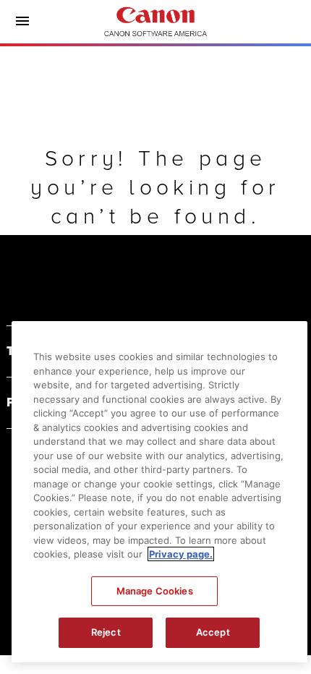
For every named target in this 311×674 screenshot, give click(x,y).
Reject (106, 632)
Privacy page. (181, 554)
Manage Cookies (154, 591)
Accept (213, 632)
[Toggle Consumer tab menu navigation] (22, 21)
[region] (159, 491)
